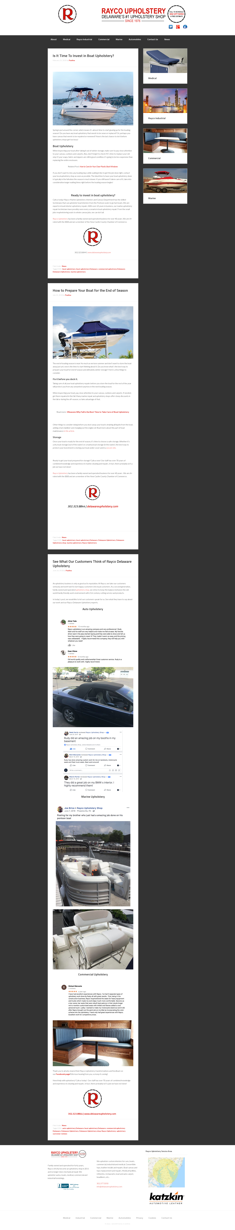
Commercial (154, 158)
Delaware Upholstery (61, 272)
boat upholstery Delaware (87, 269)
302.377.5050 (102, 1183)
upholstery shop (82, 590)
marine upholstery (78, 272)
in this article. (69, 431)
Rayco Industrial (157, 118)
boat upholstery (69, 269)
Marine (152, 198)
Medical (152, 78)
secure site (111, 448)
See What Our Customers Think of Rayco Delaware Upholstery (92, 564)
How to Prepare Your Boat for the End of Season (90, 290)
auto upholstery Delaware (73, 1128)
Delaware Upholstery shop (90, 1131)
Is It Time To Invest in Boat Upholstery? (83, 55)
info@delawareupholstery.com (109, 1186)
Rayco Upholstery (67, 14)
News (64, 266)
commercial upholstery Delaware (111, 269)
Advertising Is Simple (121, 1224)
